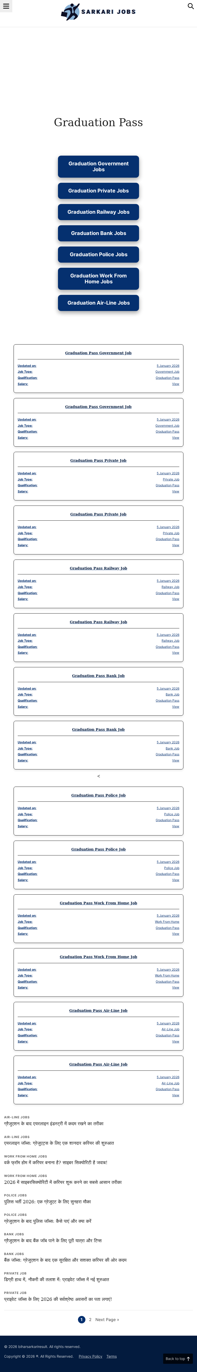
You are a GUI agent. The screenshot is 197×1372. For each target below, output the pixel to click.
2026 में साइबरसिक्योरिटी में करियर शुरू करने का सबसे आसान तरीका (63, 1182)
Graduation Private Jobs (98, 191)
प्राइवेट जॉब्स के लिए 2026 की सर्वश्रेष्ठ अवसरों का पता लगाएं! (58, 1299)
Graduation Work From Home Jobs (98, 279)
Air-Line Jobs (17, 1117)
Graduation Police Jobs (98, 254)
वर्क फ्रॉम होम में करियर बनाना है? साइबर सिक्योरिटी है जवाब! (55, 1162)
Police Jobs (15, 1195)
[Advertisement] (98, 65)
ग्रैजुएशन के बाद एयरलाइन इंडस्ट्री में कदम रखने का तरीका (53, 1123)
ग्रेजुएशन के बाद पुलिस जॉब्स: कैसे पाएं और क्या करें (47, 1221)
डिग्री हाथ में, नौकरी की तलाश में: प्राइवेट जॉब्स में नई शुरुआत (56, 1279)
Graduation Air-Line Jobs (98, 303)
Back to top (175, 1358)
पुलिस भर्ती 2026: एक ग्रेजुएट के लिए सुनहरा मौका (47, 1201)
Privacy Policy (90, 1356)
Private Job (15, 1273)
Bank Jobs (14, 1234)
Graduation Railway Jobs (98, 212)
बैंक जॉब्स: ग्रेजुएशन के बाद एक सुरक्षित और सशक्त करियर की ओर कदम (65, 1260)
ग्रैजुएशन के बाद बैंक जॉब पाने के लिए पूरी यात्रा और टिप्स (53, 1240)
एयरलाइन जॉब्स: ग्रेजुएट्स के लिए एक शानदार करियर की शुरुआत (59, 1143)
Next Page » (107, 1320)
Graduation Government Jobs (98, 166)
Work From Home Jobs (25, 1156)
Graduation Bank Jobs (98, 233)
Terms (111, 1356)
